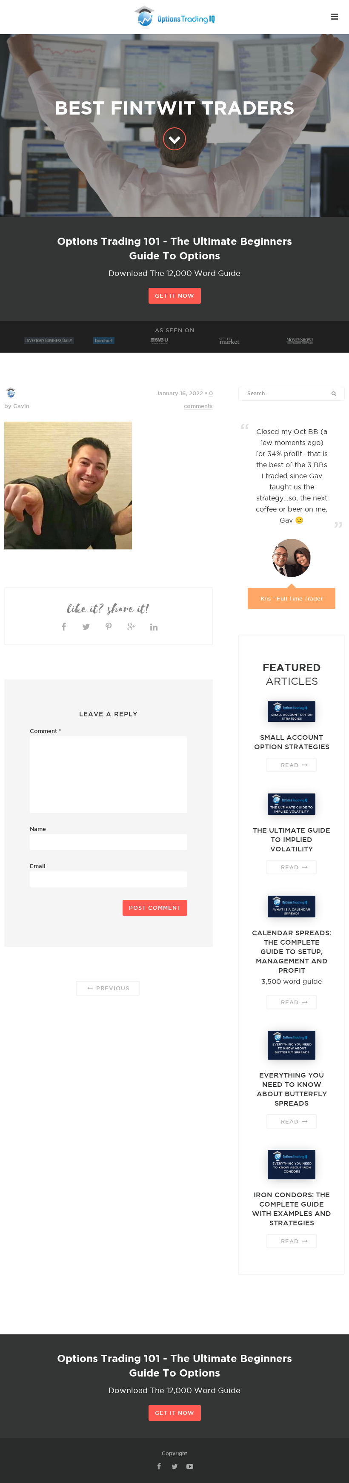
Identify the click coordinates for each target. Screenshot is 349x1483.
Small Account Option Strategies (291, 741)
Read (291, 765)
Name (38, 829)
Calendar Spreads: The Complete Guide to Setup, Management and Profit (291, 951)
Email (38, 866)
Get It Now (175, 296)
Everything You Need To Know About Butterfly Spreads (292, 1089)
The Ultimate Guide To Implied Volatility (291, 839)
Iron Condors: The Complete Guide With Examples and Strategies (291, 1209)
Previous (111, 988)
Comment (45, 731)
